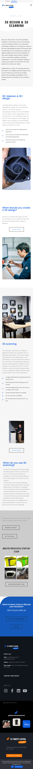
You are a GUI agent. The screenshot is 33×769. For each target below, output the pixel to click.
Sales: (13, 665)
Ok (12, 766)
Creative (7, 1)
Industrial (13, 1)
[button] (6, 724)
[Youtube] (25, 691)
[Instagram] (6, 691)
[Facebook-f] (12, 691)
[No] (31, 764)
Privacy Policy (18, 766)
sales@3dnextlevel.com (9, 659)
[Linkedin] (18, 691)
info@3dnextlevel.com (13, 657)
